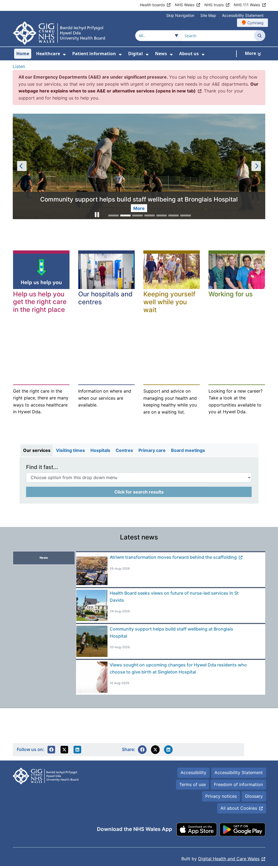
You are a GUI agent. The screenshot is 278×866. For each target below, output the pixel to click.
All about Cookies (238, 808)
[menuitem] (64, 54)
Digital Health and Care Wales (229, 858)
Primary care (152, 450)
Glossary (254, 796)
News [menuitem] (161, 54)
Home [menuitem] (22, 54)
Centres (124, 450)
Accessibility (193, 772)
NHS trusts (214, 4)
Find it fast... (42, 467)
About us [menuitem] (189, 54)
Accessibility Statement (243, 15)
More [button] (139, 208)
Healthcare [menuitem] (48, 54)
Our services (36, 450)
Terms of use (192, 784)
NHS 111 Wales (247, 4)
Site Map (208, 15)
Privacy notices (221, 796)
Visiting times (70, 450)
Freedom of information (238, 784)
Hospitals (100, 450)
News (44, 558)
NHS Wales (184, 4)
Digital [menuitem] (135, 54)
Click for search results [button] (139, 492)
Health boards (152, 4)
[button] (97, 215)
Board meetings (188, 450)
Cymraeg (255, 22)
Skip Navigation (180, 15)
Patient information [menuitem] (94, 54)
